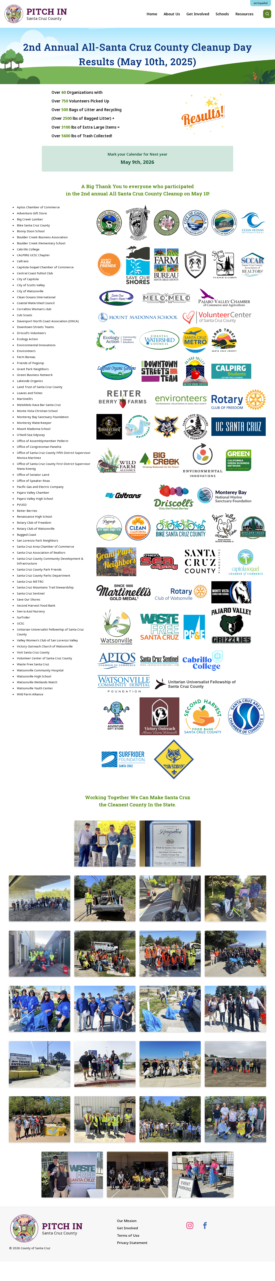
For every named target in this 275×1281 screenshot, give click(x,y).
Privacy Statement (132, 1242)
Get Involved (127, 1228)
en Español (261, 3)
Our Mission (126, 1220)
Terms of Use (128, 1235)
